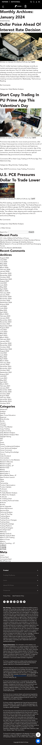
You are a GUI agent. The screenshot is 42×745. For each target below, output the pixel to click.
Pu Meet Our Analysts (7, 495)
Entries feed (4, 557)
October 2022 (5, 347)
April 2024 (3, 312)
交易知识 (3, 545)
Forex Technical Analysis (8, 448)
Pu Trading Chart (6, 499)
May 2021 (3, 380)
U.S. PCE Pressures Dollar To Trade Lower (20, 177)
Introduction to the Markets (10, 460)
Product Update (5, 487)
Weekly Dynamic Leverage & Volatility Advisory (16, 242)
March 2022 (4, 361)
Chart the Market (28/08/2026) (10, 248)
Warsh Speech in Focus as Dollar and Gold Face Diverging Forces (20, 245)
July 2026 (3, 260)
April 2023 (3, 335)
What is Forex (5, 539)
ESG (1, 438)
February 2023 (5, 339)
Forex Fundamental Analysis (10, 446)
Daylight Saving (5, 436)
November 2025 (6, 275)
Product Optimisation (7, 485)
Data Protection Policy (18, 596)
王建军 (33, 62)
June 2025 (3, 285)
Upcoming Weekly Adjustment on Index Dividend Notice (20, 240)
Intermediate (4, 458)
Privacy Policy (6, 596)
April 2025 (3, 289)
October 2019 (5, 403)
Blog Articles (13, 165)
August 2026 (4, 258)
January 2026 (4, 271)
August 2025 (4, 281)
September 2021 (6, 372)
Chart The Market (6, 427)
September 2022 (6, 349)
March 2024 (4, 314)
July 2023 (3, 330)
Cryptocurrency (5, 431)
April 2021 (3, 382)
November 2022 (6, 345)
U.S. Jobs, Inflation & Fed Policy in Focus (14, 238)
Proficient (3, 489)
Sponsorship (4, 510)
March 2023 (4, 337)
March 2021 (4, 384)
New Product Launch (7, 477)
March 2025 (4, 291)
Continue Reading (25, 154)
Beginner (3, 417)
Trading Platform (6, 526)
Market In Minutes (6, 462)
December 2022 (5, 343)
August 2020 (4, 396)
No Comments (5, 85)
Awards (2, 413)
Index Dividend (5, 456)
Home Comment (6, 450)
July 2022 (3, 353)
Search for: (4, 232)
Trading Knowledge (7, 524)
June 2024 (3, 308)
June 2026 (3, 262)
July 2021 (3, 376)
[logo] (22, 6)
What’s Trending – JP (7, 543)
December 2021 (5, 366)
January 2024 (4, 318)
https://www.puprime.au (20, 676)
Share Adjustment (6, 508)
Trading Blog (4, 518)
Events (2, 444)
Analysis (3, 411)
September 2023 (6, 326)
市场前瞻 (3, 547)
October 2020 (5, 394)
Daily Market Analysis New (9, 435)
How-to (2, 454)
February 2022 (5, 363)
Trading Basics (5, 516)
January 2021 (4, 388)
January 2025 (4, 295)
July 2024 (3, 306)
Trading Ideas (23, 165)
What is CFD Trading (7, 537)
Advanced (3, 409)
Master (2, 469)
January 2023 (4, 341)
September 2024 (6, 302)
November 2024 (6, 299)
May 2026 (3, 264)
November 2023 (6, 322)
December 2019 (5, 399)
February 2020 (5, 398)
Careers (2, 423)
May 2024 (3, 310)
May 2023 (3, 333)
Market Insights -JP (6, 466)
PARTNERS (5, 2)
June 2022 (3, 355)
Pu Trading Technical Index (9, 501)
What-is (2, 541)
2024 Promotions (10, 169)
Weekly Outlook (5, 534)
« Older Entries (5, 228)
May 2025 (3, 287)
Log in (2, 555)
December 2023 (5, 320)
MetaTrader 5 (5, 473)
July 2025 (3, 283)
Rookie (2, 504)
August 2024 (4, 304)
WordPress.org (5, 561)
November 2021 (6, 368)
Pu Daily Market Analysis (8, 493)
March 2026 (4, 267)
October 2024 (5, 300)
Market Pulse (4, 467)
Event (2, 442)
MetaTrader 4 (5, 471)
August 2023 (4, 328)
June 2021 (3, 378)
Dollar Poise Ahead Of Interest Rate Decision (20, 27)
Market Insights (5, 464)
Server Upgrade (5, 506)
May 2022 (3, 357)
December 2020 (5, 390)
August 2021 (4, 374)
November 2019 (6, 401)
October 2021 (5, 370)
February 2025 (5, 293)
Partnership (4, 483)
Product (5, 570)
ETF (1, 440)
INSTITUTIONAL (15, 2)
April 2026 (3, 266)
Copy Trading (21, 169)
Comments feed (5, 559)
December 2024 (5, 297)
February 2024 (5, 316)
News (2, 479)
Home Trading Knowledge (9, 452)
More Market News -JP (8, 475)
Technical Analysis (6, 512)
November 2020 (6, 392)
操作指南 (3, 549)
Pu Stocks (3, 497)
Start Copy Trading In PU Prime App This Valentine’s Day (19, 100)
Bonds (2, 421)
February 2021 (5, 386)
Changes (3, 425)
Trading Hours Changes (8, 520)
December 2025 (5, 273)
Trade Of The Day (6, 514)
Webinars (3, 532)
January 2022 (4, 364)
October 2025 (5, 277)
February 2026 (5, 269)
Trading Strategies (6, 528)
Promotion (31, 169)
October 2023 (5, 324)
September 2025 (6, 279)
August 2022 (4, 351)
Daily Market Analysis (16, 89)
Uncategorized (5, 530)
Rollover (3, 502)
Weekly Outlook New (7, 536)
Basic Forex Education (8, 415)
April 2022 (3, 359)
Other (2, 481)
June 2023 (3, 332)
